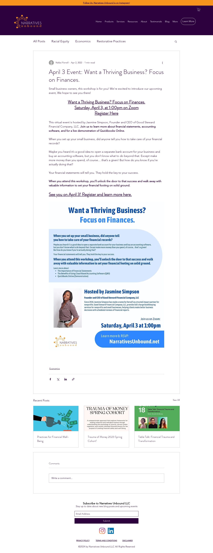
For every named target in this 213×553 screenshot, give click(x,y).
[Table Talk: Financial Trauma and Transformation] (157, 418)
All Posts (39, 41)
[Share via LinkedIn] (65, 379)
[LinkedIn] (111, 531)
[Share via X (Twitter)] (57, 379)
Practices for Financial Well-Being (53, 439)
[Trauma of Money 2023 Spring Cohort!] (106, 418)
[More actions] (162, 63)
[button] (199, 9)
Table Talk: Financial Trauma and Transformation (156, 439)
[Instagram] (102, 531)
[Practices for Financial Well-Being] (55, 418)
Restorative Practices (111, 41)
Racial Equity (60, 41)
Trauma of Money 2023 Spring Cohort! (105, 439)
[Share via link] (73, 379)
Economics (83, 41)
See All (176, 400)
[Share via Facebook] (50, 379)
